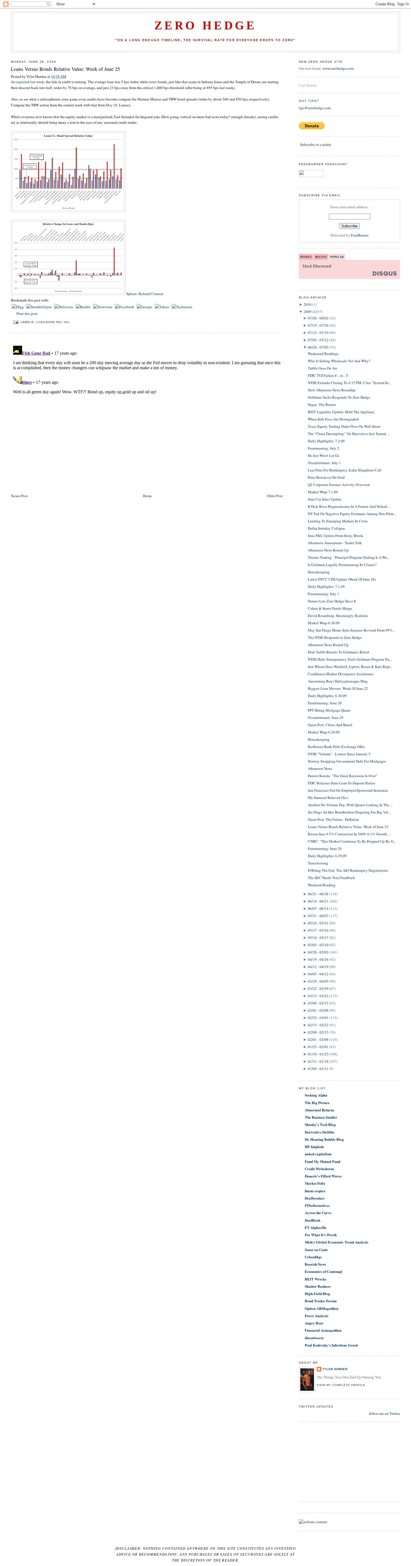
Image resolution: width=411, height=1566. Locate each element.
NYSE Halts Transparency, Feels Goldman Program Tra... (350, 659)
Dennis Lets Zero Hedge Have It (332, 601)
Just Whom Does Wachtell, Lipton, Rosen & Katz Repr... (350, 666)
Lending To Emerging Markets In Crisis (338, 520)
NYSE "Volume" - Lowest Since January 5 (339, 753)
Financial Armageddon (323, 1330)
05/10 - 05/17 (318, 937)
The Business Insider (321, 1117)
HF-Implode (314, 1146)
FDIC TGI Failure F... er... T (328, 375)
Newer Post (19, 495)
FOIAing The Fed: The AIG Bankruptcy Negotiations (348, 870)
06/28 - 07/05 (318, 347)
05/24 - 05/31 (318, 922)
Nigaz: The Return (322, 404)
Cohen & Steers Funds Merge (330, 608)
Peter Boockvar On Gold (326, 477)
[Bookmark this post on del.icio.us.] (64, 306)
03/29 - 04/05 (318, 981)
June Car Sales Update (324, 499)
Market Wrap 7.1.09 (323, 491)
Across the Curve (318, 1212)
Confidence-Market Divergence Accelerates (341, 673)
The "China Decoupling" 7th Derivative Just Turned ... (348, 433)
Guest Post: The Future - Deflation (333, 819)
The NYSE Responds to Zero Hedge (335, 637)
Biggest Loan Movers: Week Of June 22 (338, 688)
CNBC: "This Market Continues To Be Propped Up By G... (352, 841)
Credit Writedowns (319, 1168)
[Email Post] (16, 322)
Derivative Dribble (319, 1132)
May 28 (111, 104)
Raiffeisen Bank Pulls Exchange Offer (336, 746)
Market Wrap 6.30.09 (324, 622)
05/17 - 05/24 (318, 930)
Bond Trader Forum (321, 1300)
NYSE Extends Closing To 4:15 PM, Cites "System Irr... (349, 382)
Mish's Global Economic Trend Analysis (336, 1242)
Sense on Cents (316, 1249)
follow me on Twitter (384, 1413)
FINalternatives (317, 1205)
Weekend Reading (322, 884)
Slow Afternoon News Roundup (332, 389)
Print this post (26, 313)
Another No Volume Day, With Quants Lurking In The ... (350, 804)
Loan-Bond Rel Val (53, 322)
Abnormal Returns (319, 1109)
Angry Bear (314, 1323)
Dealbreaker (315, 1198)
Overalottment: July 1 (324, 462)
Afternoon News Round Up (328, 550)
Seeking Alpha (316, 1095)
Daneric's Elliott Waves (323, 1176)
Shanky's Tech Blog (320, 1124)
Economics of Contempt (323, 1271)
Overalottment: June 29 (325, 717)
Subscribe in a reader (315, 144)
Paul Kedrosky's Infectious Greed (331, 1345)
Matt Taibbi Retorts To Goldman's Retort (338, 652)
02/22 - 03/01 (318, 1017)
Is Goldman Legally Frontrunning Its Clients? (342, 564)
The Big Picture (317, 1102)
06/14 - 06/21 (318, 901)
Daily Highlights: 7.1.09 (326, 586)
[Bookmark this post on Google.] (145, 306)
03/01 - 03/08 (318, 1010)
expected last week (30, 81)
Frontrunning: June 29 (325, 848)
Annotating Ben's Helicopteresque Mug (338, 681)
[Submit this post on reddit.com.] (83, 306)
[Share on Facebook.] (125, 306)
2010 (307, 304)
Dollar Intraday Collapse (326, 528)
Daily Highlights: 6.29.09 (327, 855)
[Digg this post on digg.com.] (18, 306)
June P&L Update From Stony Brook (335, 535)
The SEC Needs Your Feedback (331, 877)
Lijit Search (307, 85)
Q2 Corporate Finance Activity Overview (339, 484)
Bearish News (315, 1264)
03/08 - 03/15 (318, 1003)
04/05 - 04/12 (318, 973)
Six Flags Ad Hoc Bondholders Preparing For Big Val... (349, 812)
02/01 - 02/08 (318, 1039)
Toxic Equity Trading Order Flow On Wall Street (344, 426)
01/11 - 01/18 (318, 1061)
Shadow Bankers (318, 1286)
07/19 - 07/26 (318, 325)
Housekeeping (319, 571)
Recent (321, 257)
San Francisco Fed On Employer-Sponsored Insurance (348, 790)
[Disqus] (147, 413)
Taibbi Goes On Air (322, 368)
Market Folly (315, 1183)
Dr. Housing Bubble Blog (324, 1139)
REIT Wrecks (315, 1279)
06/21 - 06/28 (318, 893)
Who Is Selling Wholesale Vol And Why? (339, 360)
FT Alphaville (316, 1227)
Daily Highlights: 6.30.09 (327, 695)
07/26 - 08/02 (318, 318)
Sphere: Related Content (145, 293)
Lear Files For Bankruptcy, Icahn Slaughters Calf (344, 470)
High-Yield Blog (317, 1293)
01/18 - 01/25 (318, 1054)
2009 (307, 311)
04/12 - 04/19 (318, 966)
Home (147, 495)
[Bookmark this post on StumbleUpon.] (39, 306)
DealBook (312, 1220)
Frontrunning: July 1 (323, 593)
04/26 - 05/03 (318, 952)
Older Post (275, 495)
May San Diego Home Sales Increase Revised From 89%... (351, 630)
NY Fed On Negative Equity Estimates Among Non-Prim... (352, 513)
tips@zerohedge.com (315, 107)
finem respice (315, 1190)
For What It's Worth (321, 1234)
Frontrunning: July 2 (323, 448)
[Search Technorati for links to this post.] (182, 306)
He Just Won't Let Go (323, 455)
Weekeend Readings (323, 353)
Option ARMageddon (321, 1308)
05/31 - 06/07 (318, 915)
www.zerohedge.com (338, 68)
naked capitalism (318, 1153)
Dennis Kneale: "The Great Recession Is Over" (342, 775)
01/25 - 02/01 (318, 1046)
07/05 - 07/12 (318, 339)
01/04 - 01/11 (318, 1068)
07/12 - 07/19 (318, 332)
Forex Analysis (316, 1315)
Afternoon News (320, 768)
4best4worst (314, 1337)
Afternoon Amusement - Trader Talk (335, 542)
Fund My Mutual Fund (322, 1161)
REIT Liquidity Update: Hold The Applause (341, 411)
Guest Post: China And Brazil (330, 724)
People (306, 257)
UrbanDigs (313, 1256)
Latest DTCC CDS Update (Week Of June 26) (342, 579)
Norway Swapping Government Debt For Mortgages (347, 761)
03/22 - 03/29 (318, 988)
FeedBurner (360, 235)
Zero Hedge (205, 25)
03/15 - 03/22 (318, 995)
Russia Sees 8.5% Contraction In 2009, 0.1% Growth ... (349, 833)
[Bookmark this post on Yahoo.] (162, 306)
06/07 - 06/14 (318, 908)
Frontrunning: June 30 (325, 702)
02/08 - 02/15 (318, 1032)
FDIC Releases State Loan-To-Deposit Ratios (341, 783)
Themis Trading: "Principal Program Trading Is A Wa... (348, 557)
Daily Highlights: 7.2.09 (326, 440)
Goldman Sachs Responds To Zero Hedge (339, 397)
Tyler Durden (335, 1369)
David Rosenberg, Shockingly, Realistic (338, 615)
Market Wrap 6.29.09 (324, 732)
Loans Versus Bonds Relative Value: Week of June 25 (65, 69)
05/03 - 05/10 (318, 944)
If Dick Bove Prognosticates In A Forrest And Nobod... (348, 506)
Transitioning (318, 863)
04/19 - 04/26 (318, 959)
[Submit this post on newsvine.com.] (103, 306)
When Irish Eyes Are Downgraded (333, 419)
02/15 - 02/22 (318, 1024)
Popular (337, 257)
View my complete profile (341, 1385)
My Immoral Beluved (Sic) (328, 797)
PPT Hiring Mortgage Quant (329, 710)
